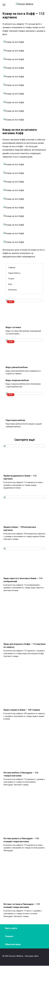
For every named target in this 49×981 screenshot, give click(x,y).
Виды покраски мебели (17, 380)
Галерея (9, 936)
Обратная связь (13, 944)
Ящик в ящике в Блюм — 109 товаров (22, 710)
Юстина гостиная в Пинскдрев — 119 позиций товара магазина (22, 905)
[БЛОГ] (24, 322)
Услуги (11, 278)
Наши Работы (14, 273)
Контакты (12, 290)
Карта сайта (11, 928)
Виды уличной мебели (17, 367)
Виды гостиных (13, 327)
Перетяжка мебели (15, 420)
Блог (10, 284)
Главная (11, 267)
